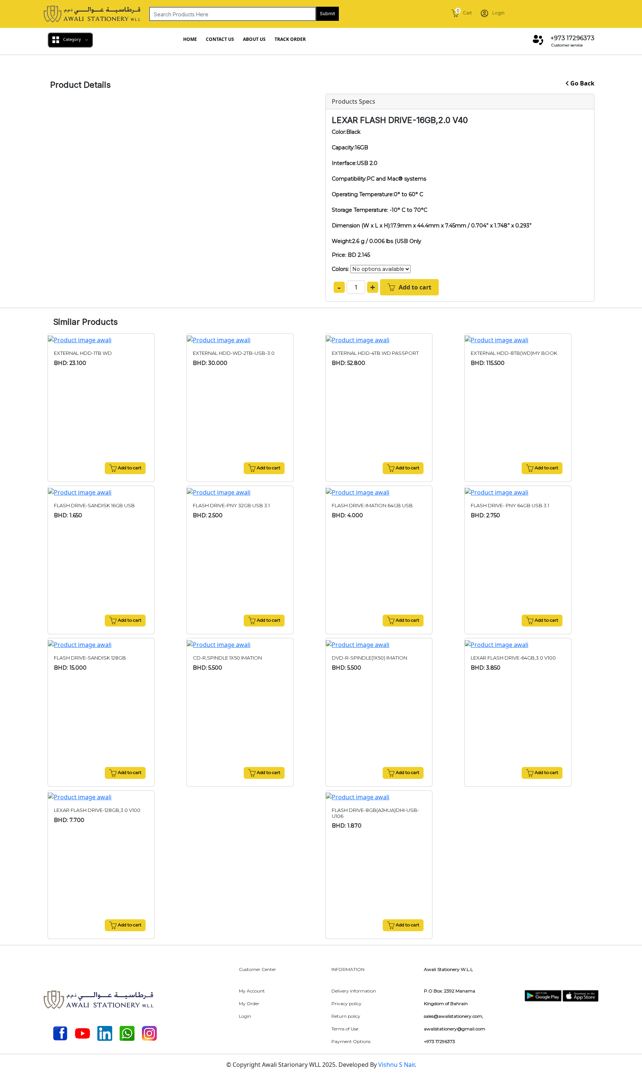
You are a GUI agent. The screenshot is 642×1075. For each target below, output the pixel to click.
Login (498, 13)
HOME (190, 39)
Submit (327, 13)
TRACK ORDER (290, 39)
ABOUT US (254, 39)
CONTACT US (220, 39)
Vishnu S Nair (396, 1065)
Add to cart (415, 287)
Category (72, 39)
